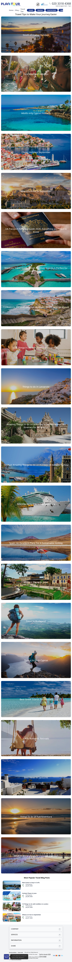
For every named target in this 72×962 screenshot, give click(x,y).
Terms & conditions (12, 952)
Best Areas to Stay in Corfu (31, 882)
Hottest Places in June (29, 893)
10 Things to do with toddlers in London (35, 904)
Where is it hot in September (31, 915)
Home (11, 10)
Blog (17, 10)
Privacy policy (20, 952)
